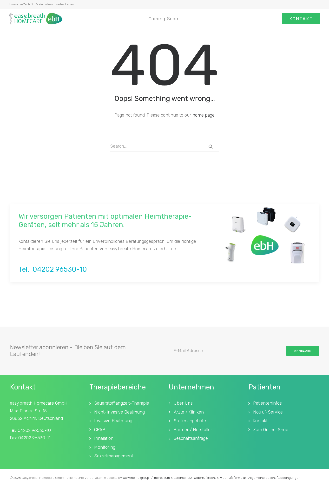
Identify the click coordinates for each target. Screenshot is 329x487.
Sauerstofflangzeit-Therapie (121, 403)
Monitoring (104, 447)
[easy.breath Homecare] (35, 18)
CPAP (99, 429)
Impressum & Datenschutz (172, 478)
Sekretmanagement (113, 456)
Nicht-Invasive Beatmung (119, 412)
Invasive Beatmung (113, 420)
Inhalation (103, 438)
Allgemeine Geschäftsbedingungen (274, 478)
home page (203, 115)
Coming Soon (163, 18)
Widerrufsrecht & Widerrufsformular (220, 478)
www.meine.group (136, 478)
